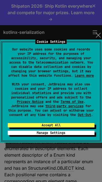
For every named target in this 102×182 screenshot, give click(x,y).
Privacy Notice (30, 102)
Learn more (84, 75)
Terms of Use (72, 102)
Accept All (51, 125)
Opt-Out (84, 115)
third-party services (64, 106)
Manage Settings (51, 133)
